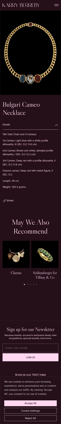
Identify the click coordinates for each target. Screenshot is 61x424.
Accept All (30, 403)
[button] (57, 53)
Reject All (30, 418)
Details (6, 124)
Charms (16, 272)
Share (10, 200)
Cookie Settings (30, 410)
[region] (30, 400)
